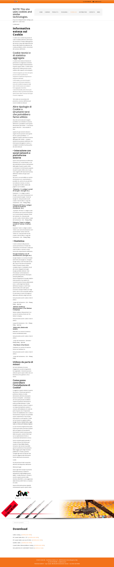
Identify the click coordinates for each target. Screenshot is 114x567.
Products (55, 12)
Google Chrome (17, 422)
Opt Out (19, 304)
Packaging (64, 12)
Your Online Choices (24, 444)
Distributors (83, 12)
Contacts (92, 12)
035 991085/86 (87, 1)
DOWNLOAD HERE (26, 535)
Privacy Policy (26, 202)
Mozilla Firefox (25, 422)
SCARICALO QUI (39, 548)
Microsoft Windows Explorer (25, 424)
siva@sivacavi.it (97, 1)
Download (74, 12)
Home (40, 12)
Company (47, 12)
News (98, 12)
